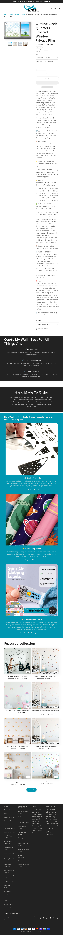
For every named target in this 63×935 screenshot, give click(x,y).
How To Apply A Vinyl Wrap (8, 842)
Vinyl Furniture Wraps (8, 896)
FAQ (5, 824)
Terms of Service (9, 904)
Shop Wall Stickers (30, 489)
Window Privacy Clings (43, 138)
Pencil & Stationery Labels (23, 865)
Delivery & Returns (9, 828)
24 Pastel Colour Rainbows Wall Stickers (17, 710)
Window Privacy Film (8, 886)
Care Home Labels (23, 822)
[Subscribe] (33, 918)
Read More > (36, 833)
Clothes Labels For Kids (23, 818)
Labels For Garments (21, 856)
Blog (5, 900)
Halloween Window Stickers (9, 877)
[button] (47, 83)
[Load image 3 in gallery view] (20, 44)
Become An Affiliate (10, 832)
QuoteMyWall (29, 931)
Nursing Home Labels (22, 839)
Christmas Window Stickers (9, 871)
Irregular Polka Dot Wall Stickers (17, 676)
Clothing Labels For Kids (9, 860)
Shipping (46, 49)
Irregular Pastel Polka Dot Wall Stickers (45, 746)
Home (6, 14)
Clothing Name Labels (22, 827)
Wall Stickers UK (9, 882)
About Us (6, 813)
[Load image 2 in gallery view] (15, 44)
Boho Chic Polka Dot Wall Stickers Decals (45, 676)
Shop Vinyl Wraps (31, 560)
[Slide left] (6, 43)
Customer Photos (9, 821)
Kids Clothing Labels (22, 833)
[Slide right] (30, 43)
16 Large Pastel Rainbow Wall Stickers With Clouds (17, 781)
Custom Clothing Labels (9, 854)
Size (37, 54)
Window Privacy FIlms (18, 14)
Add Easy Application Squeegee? (44, 61)
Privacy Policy (8, 908)
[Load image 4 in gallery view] (25, 44)
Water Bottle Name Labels (23, 850)
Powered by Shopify (37, 931)
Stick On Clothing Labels (9, 848)
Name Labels (22, 861)
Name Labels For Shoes (23, 844)
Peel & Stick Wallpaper (7, 865)
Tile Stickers (7, 891)
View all (31, 790)
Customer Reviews (9, 817)
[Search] (51, 8)
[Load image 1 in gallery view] (10, 44)
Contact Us (7, 810)
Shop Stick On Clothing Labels (30, 633)
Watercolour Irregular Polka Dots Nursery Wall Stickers (45, 711)
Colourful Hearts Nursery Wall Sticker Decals (45, 781)
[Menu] (3, 8)
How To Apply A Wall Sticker (8, 837)
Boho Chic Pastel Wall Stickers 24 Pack (18, 746)
